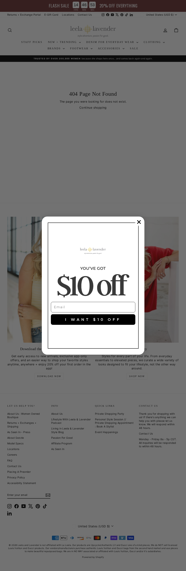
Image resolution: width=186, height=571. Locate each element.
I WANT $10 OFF (93, 319)
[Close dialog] (139, 222)
